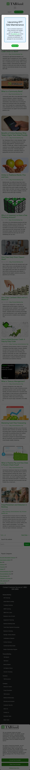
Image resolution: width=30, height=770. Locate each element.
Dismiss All (15, 45)
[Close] (28, 14)
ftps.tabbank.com (15, 33)
